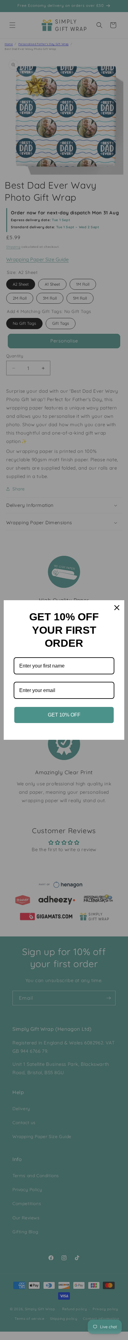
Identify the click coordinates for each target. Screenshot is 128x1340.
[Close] (116, 607)
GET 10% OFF (64, 714)
